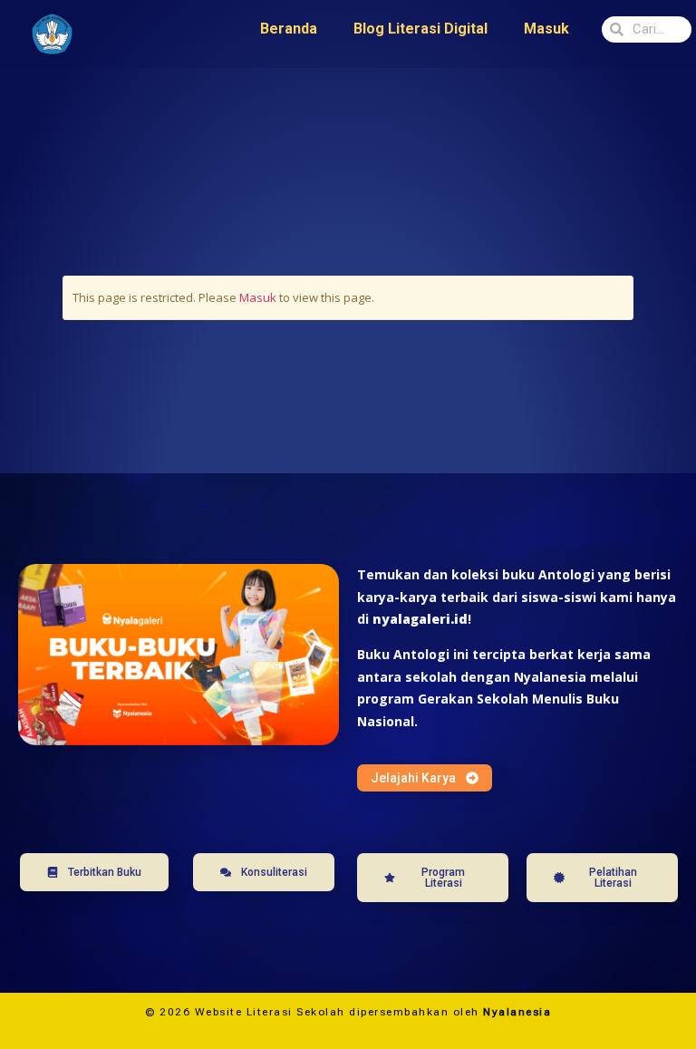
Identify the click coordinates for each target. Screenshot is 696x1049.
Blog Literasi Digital (420, 28)
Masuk (546, 28)
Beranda (288, 28)
